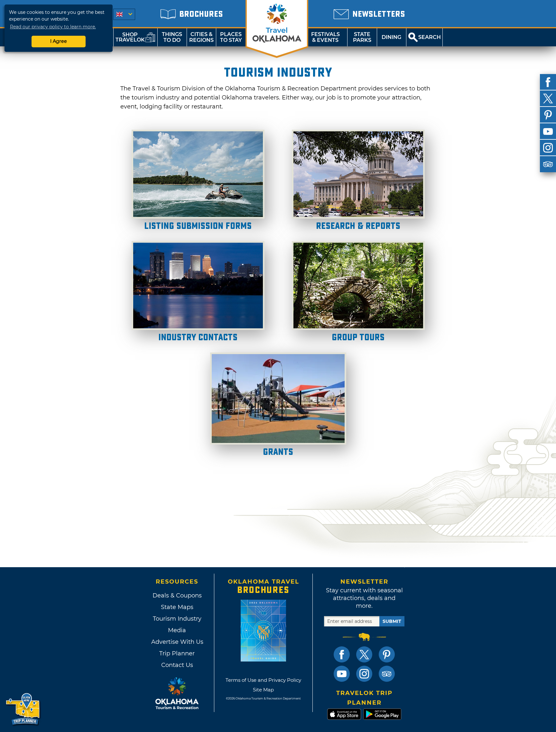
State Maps (177, 607)
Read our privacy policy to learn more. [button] (53, 27)
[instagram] (548, 148)
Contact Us (177, 665)
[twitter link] (364, 654)
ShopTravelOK (130, 37)
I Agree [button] (58, 41)
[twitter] (548, 98)
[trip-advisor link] (387, 674)
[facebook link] (342, 654)
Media (177, 630)
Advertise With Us (177, 641)
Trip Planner (177, 653)
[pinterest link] (387, 654)
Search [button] (429, 37)
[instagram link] (364, 674)
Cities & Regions (201, 37)
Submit (392, 621)
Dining (391, 37)
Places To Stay (231, 37)
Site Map (263, 690)
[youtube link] (342, 674)
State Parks (362, 37)
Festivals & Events (325, 37)
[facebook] (548, 82)
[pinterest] (548, 115)
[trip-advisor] (548, 164)
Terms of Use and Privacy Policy (263, 680)
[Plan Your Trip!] (23, 709)
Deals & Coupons (177, 595)
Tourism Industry (177, 618)
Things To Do (172, 37)
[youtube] (548, 131)
